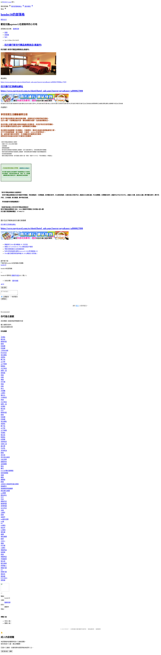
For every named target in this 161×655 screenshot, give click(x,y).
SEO (2, 497)
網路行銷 (4, 568)
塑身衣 (3, 574)
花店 (2, 499)
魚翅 (2, 399)
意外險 (3, 455)
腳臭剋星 (4, 341)
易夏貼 (3, 357)
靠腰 (2, 475)
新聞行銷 (4, 572)
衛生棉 (3, 561)
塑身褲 (3, 576)
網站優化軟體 (5, 491)
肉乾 (2, 386)
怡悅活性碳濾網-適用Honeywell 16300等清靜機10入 (21, 251)
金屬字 (3, 517)
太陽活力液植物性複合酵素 (10, 484)
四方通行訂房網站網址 (12, 86)
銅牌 (2, 515)
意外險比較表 (5, 457)
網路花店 (4, 501)
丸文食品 (4, 368)
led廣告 (3, 525)
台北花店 (4, 508)
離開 (11, 651)
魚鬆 (2, 375)
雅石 (2, 466)
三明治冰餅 (4, 350)
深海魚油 (4, 450)
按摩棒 (3, 552)
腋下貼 (3, 359)
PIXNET (66, 629)
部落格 (6, 35)
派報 (2, 510)
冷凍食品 (4, 397)
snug (2, 410)
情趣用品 (4, 550)
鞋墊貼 (3, 366)
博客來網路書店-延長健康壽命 (14, 249)
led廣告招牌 (4, 519)
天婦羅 (3, 391)
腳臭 (2, 344)
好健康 (3, 439)
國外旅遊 (15, 280)
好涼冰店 (4, 353)
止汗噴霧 (4, 364)
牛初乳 (3, 448)
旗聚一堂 (4, 370)
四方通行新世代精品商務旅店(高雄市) (23, 45)
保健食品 (4, 441)
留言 (17, 275)
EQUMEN (4, 578)
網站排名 (4, 495)
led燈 (2, 521)
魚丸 (2, 388)
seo (2, 569)
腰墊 (2, 477)
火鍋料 (3, 393)
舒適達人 (4, 565)
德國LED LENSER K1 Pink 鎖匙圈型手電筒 (18, 247)
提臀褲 (3, 580)
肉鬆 (2, 377)
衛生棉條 (4, 563)
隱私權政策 (91, 629)
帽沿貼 (3, 339)
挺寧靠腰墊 (4, 473)
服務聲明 (98, 629)
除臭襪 (3, 346)
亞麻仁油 (4, 444)
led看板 (3, 530)
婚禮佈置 (4, 503)
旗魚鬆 (3, 373)
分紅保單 (4, 459)
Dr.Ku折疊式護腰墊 (7, 470)
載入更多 (3, 287)
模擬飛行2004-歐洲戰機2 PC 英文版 (16, 244)
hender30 (3, 265)
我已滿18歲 (4, 651)
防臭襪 (3, 348)
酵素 (2, 453)
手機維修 (4, 559)
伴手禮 (3, 382)
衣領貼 (3, 337)
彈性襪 (3, 532)
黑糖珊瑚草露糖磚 (7, 488)
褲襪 (2, 534)
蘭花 (2, 468)
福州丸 (3, 395)
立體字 (3, 512)
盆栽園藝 (4, 464)
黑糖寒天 (4, 486)
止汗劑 (3, 361)
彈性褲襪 (4, 536)
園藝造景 (4, 461)
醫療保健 (16, 29)
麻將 (2, 539)
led (2, 523)
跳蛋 (2, 554)
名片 (5, 37)
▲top (2, 284)
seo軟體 (3, 493)
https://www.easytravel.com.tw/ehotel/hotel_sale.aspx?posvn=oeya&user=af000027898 (42, 91)
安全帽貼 (4, 355)
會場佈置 (4, 506)
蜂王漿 (3, 446)
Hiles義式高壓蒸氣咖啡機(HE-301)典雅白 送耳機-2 (20, 253)
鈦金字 (3, 527)
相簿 (5, 32)
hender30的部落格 (13, 14)
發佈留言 (3, 299)
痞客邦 (13, 275)
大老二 (3, 541)
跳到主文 (4, 19)
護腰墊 (3, 479)
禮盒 (2, 379)
